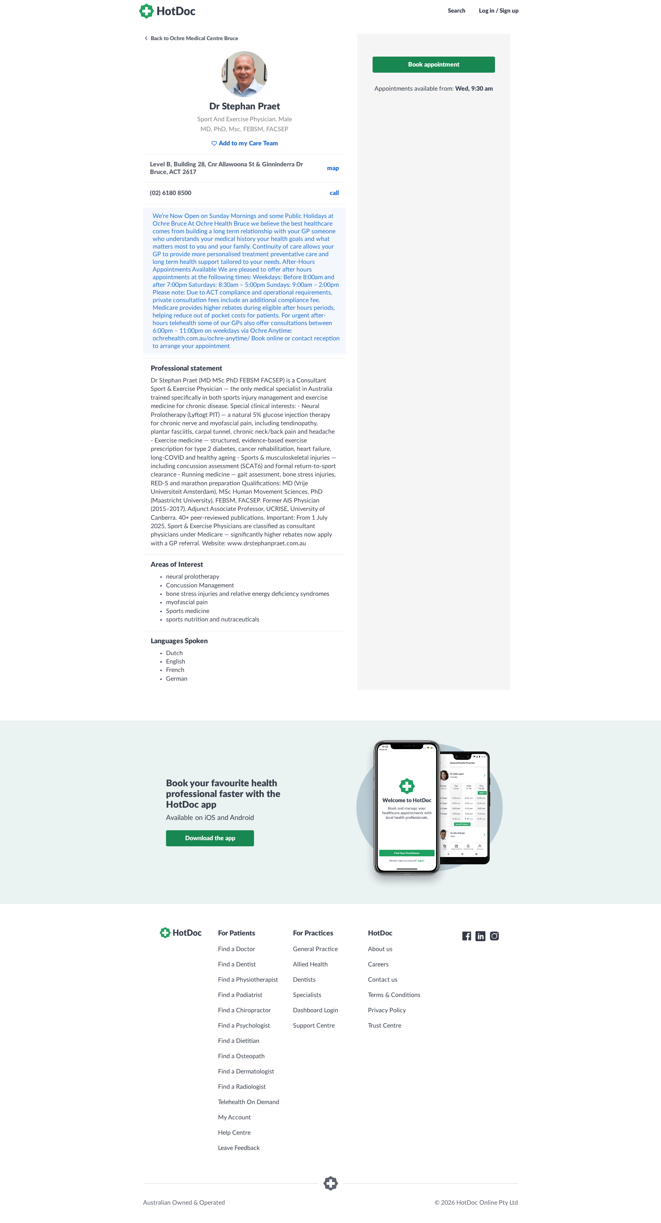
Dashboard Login (315, 1010)
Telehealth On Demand (248, 1102)
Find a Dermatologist (246, 1071)
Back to (194, 38)
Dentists (304, 980)
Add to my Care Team (248, 143)
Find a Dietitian (238, 1041)
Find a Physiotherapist (248, 980)
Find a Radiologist (242, 1087)
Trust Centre (384, 1026)
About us (380, 949)
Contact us (382, 980)
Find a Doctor (236, 949)
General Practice (315, 949)
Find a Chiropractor (244, 1010)
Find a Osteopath (241, 1056)
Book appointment (433, 65)
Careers (378, 964)
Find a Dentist (237, 964)
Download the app (210, 838)
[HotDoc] (167, 11)
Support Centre (314, 1026)
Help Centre (234, 1133)
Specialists (307, 995)
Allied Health (310, 964)
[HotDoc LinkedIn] (480, 936)
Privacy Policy (387, 1010)
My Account (234, 1117)
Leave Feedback (239, 1148)
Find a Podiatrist (240, 995)
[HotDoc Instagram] (494, 936)
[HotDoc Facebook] (467, 936)
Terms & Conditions (394, 995)
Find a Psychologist (244, 1026)
